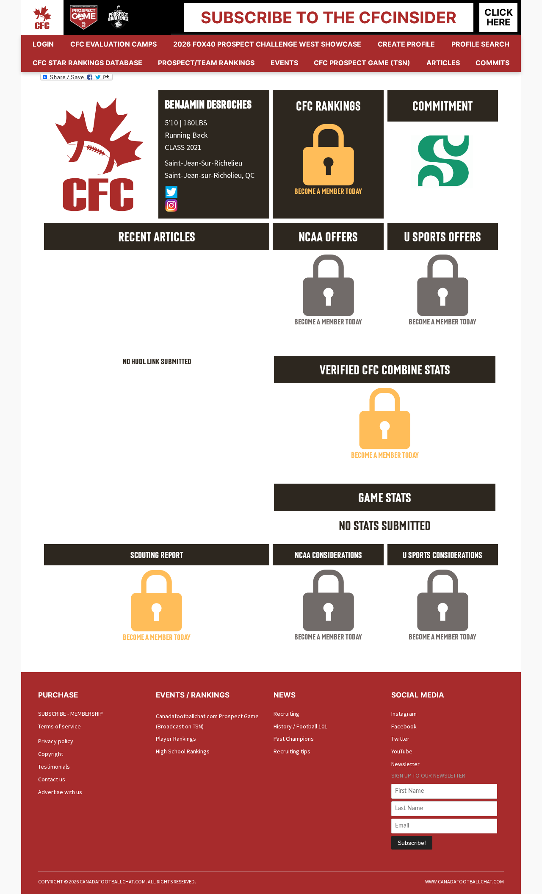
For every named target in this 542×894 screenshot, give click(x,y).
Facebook (404, 726)
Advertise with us (60, 792)
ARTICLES (443, 62)
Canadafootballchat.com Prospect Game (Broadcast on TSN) (207, 721)
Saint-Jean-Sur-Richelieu (203, 163)
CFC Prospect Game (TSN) (362, 62)
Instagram (404, 713)
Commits (492, 62)
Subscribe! (412, 842)
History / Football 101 (300, 726)
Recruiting (286, 713)
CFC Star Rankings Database (87, 62)
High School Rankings (183, 751)
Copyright (50, 754)
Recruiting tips (292, 751)
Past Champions (294, 738)
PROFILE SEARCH (480, 44)
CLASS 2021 (183, 147)
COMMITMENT (442, 105)
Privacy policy (55, 741)
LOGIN (43, 44)
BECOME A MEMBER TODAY (328, 191)
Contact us (51, 779)
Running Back (186, 135)
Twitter (400, 738)
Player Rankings (176, 738)
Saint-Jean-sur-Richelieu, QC (209, 175)
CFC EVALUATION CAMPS (113, 44)
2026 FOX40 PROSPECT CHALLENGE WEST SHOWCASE (267, 44)
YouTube (401, 751)
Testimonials (54, 766)
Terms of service (59, 726)
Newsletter (405, 764)
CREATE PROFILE (406, 44)
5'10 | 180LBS (186, 122)
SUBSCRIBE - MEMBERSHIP (70, 713)
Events (284, 62)
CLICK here (498, 17)
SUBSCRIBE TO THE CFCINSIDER (328, 17)
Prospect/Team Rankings (206, 62)
